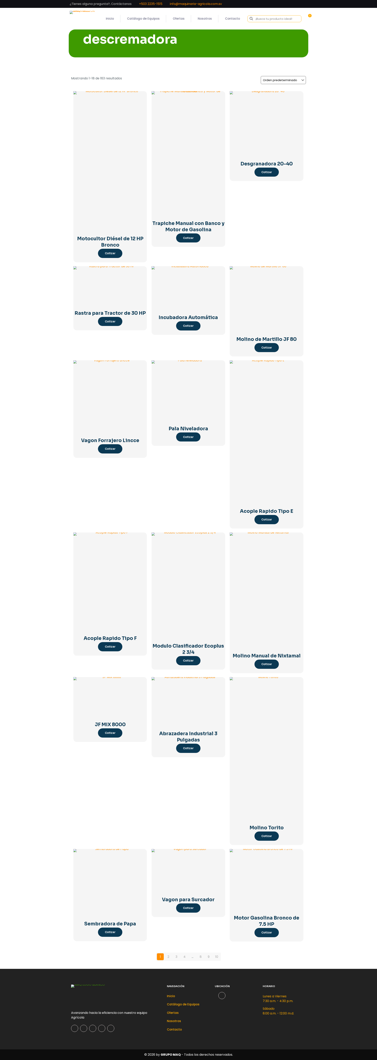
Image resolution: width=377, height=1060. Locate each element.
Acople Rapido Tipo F (110, 638)
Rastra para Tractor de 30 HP (110, 313)
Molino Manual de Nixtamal (267, 656)
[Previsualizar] (141, 113)
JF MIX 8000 (110, 725)
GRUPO (166, 1054)
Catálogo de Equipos (183, 1004)
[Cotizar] (141, 96)
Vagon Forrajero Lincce (110, 440)
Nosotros (174, 1021)
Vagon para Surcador (188, 900)
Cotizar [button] (110, 253)
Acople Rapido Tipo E (266, 511)
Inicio (171, 996)
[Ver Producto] (141, 105)
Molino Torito (267, 828)
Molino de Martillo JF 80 (266, 339)
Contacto (174, 1029)
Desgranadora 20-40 (267, 164)
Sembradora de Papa (110, 924)
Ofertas (173, 1013)
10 (216, 956)
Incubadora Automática (188, 317)
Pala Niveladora (188, 429)
